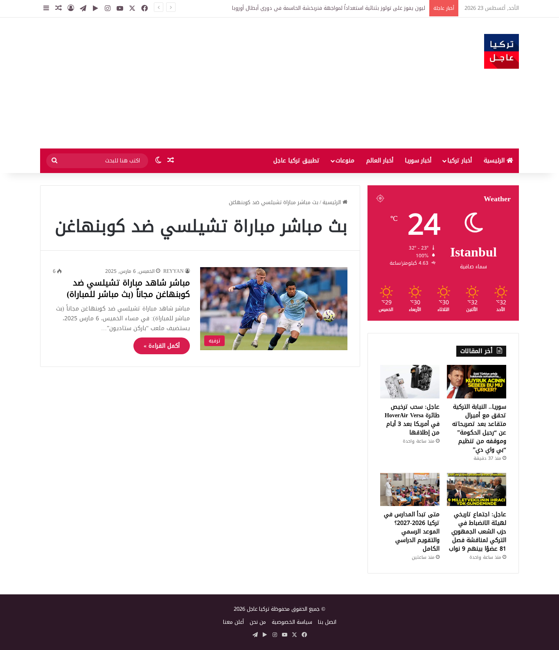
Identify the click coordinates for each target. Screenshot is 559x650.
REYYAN (173, 271)
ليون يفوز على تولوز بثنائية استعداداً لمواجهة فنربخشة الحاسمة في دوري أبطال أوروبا (328, 8)
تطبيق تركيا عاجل (296, 160)
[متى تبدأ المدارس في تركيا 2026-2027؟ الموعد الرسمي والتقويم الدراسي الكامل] (410, 489)
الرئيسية (495, 160)
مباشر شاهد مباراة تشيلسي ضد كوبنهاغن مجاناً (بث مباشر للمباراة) (128, 288)
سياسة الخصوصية (292, 622)
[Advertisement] (197, 83)
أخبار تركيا (459, 160)
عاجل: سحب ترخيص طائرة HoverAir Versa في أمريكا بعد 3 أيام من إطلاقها (412, 419)
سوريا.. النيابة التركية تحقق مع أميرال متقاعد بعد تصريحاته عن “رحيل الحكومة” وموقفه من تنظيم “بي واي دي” (479, 428)
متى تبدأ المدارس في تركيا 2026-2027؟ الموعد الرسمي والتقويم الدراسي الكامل (412, 531)
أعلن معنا (233, 622)
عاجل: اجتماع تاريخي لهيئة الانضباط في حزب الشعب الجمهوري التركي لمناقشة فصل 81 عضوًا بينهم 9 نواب (477, 531)
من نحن (258, 622)
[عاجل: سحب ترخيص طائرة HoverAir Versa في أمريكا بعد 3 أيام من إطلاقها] (410, 381)
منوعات (345, 160)
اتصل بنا (327, 622)
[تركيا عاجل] (501, 51)
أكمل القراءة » (162, 345)
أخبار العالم (379, 160)
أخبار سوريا (418, 160)
